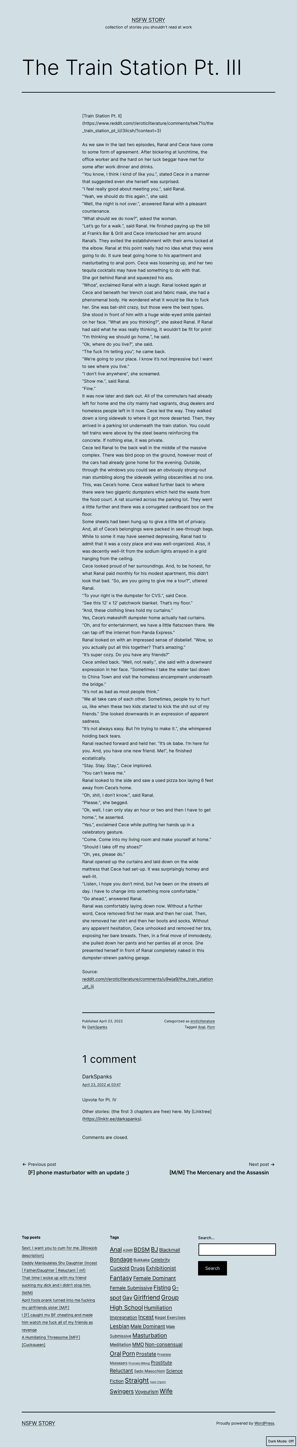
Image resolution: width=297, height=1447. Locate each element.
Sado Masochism (149, 1371)
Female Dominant (154, 1278)
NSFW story (148, 20)
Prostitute (161, 1362)
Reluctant (121, 1370)
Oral (115, 1353)
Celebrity (160, 1259)
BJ (154, 1249)
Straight (137, 1380)
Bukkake (141, 1259)
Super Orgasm (158, 1381)
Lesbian (119, 1326)
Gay (127, 1297)
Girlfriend (146, 1297)
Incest (146, 1317)
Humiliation (158, 1307)
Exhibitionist (161, 1268)
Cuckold (120, 1268)
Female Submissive (131, 1288)
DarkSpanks (97, 1027)
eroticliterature (202, 1021)
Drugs (138, 1268)
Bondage (121, 1259)
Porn (211, 1027)
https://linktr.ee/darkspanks (112, 1119)
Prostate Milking (139, 1363)
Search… (206, 1237)
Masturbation (149, 1335)
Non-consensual (163, 1344)
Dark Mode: (277, 1441)
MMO (138, 1344)
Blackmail (169, 1250)
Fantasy (121, 1278)
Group (170, 1297)
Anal (201, 1027)
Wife (166, 1391)
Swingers (122, 1391)
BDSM (142, 1249)
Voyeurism (147, 1391)
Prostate (146, 1354)
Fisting (162, 1287)
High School (126, 1307)
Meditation (120, 1344)
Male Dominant (147, 1326)
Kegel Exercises (170, 1317)
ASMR (128, 1250)
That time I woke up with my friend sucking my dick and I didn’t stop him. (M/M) (56, 1285)
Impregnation (123, 1317)
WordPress (264, 1423)
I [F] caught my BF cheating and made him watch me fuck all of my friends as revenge (57, 1322)
